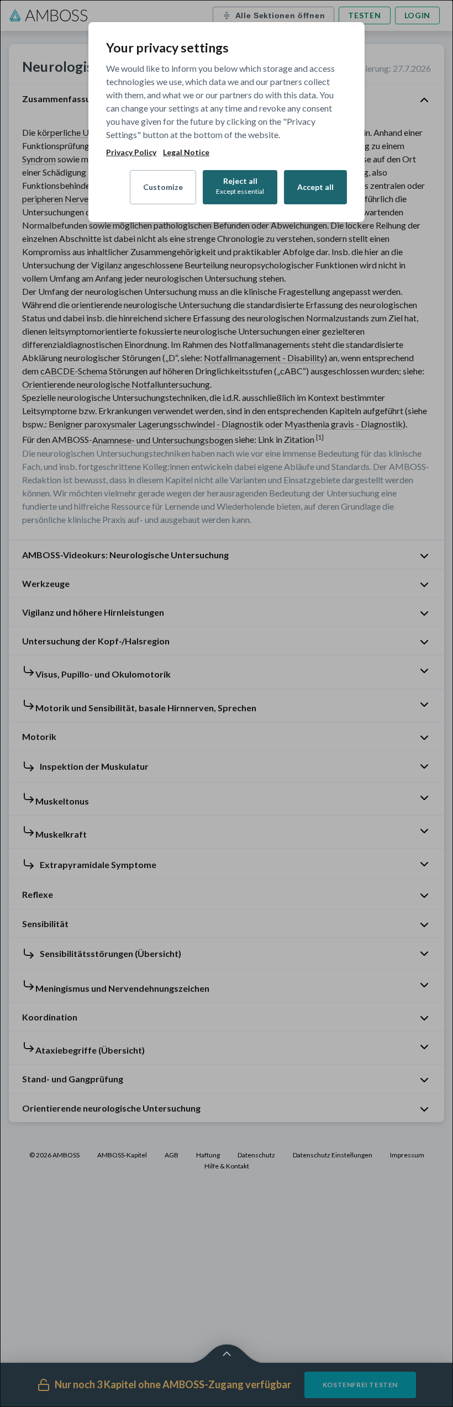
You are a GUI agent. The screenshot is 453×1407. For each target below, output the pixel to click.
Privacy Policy (131, 152)
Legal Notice (186, 152)
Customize (163, 187)
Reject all (240, 185)
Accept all (315, 187)
